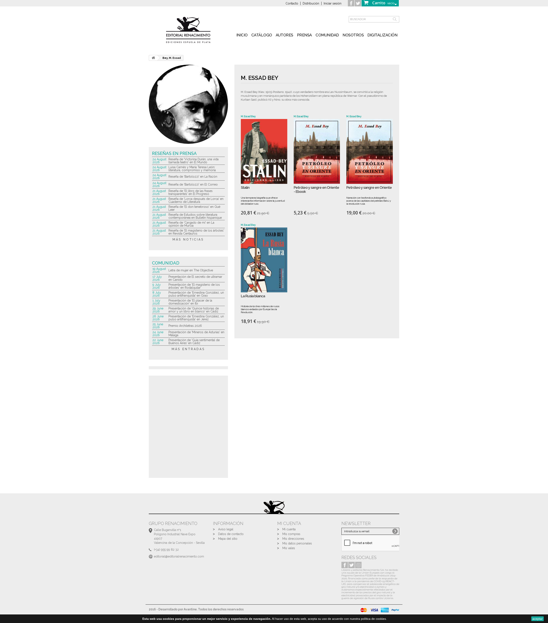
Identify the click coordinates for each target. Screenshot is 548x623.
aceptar (537, 618)
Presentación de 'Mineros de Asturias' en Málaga (196, 333)
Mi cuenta (289, 529)
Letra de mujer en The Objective (190, 270)
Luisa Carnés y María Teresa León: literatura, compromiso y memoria (192, 168)
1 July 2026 (156, 302)
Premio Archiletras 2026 (185, 325)
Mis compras (291, 534)
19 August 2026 (159, 270)
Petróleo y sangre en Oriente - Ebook (316, 189)
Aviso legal (225, 529)
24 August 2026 (159, 161)
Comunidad (327, 35)
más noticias (188, 239)
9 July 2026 (156, 286)
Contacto (292, 3)
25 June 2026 (157, 326)
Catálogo (261, 35)
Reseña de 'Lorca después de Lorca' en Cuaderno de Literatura (195, 200)
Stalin (245, 188)
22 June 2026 (157, 341)
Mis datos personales (297, 543)
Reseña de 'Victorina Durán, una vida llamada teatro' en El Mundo (193, 161)
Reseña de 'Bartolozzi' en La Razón (192, 176)
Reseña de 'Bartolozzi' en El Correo (193, 184)
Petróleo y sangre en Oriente (369, 188)
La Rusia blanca (253, 296)
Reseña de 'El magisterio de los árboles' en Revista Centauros (196, 232)
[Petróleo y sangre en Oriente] (369, 151)
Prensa (304, 35)
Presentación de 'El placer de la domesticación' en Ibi (190, 302)
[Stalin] (264, 151)
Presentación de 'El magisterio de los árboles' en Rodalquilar (194, 286)
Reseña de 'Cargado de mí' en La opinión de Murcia (191, 224)
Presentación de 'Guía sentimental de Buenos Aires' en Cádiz (194, 341)
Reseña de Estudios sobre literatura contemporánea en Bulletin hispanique (195, 216)
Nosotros (353, 35)
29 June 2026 (157, 310)
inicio (242, 35)
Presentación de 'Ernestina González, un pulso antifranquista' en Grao (196, 294)
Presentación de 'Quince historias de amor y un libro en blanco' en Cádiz (193, 310)
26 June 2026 (158, 318)
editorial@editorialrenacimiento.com (179, 556)
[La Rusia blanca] (264, 259)
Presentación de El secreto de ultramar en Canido (195, 278)
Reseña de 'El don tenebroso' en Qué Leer (194, 208)
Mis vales (288, 548)
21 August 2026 (159, 192)
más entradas (188, 349)
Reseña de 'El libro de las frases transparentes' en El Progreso (190, 192)
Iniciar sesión (332, 3)
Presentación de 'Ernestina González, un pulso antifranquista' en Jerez (196, 318)
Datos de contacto (231, 534)
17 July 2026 (157, 278)
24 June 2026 (157, 333)
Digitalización (382, 35)
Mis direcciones (293, 538)
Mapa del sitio (227, 538)
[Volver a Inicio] (153, 58)
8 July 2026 (156, 294)
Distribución (311, 3)
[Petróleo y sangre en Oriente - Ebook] (317, 151)
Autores (284, 35)
